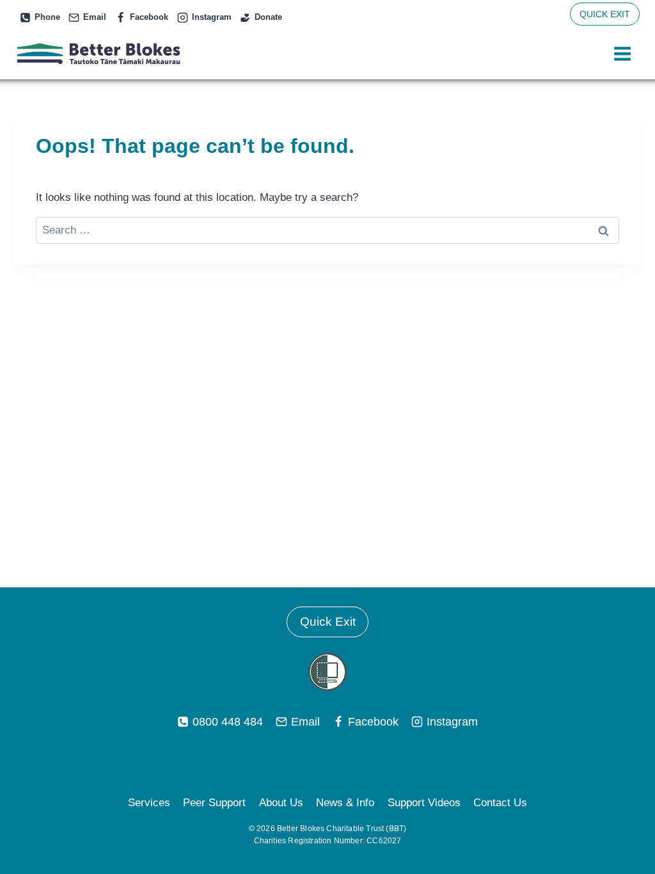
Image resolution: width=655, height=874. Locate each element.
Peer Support (214, 803)
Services (149, 803)
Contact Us (500, 803)
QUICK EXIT (605, 14)
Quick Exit (328, 621)
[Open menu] (622, 54)
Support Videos (424, 803)
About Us (281, 803)
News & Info (345, 803)
